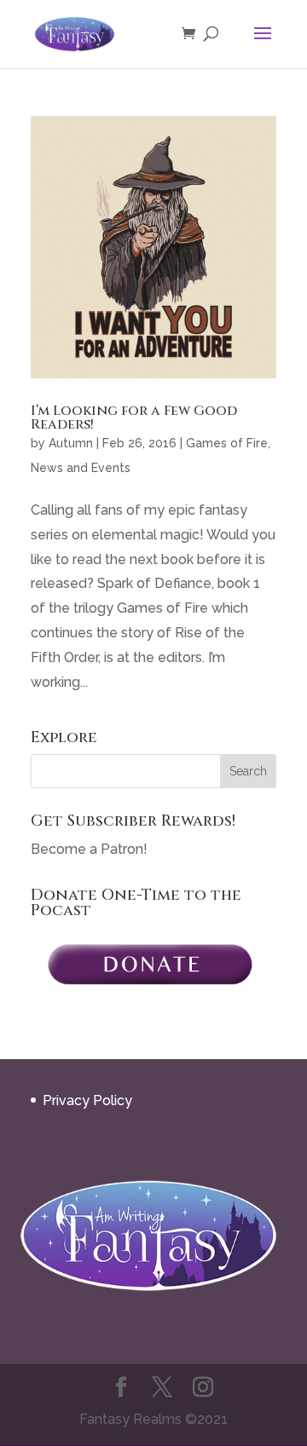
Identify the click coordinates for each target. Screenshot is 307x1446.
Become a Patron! (89, 849)
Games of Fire (227, 443)
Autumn (71, 443)
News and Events (80, 468)
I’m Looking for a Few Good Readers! (134, 417)
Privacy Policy (87, 1100)
